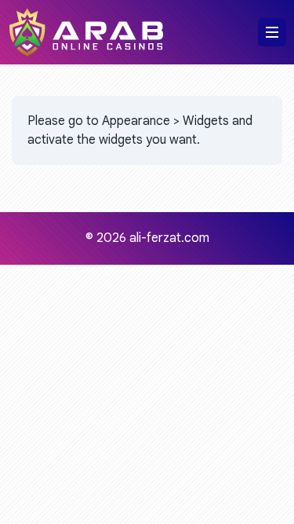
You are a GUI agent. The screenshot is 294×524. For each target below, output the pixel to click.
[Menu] (272, 32)
